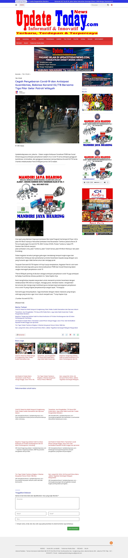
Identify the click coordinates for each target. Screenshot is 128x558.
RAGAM (90, 39)
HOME (18, 39)
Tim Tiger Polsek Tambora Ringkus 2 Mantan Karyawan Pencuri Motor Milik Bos (40, 325)
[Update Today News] (57, 22)
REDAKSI (19, 43)
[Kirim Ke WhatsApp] (77, 334)
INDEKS (22, 5)
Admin (20, 91)
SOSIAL (83, 39)
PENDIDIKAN (50, 39)
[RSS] (111, 543)
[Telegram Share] (74, 334)
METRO (34, 39)
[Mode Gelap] (112, 5)
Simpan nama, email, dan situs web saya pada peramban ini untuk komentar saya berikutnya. (45, 524)
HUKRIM (59, 39)
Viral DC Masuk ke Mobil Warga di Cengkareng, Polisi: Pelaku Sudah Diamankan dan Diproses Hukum (46, 309)
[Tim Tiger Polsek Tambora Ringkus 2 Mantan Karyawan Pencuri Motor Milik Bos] (47, 368)
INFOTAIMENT (99, 39)
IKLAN (26, 43)
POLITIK (76, 39)
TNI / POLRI (67, 39)
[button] (108, 4)
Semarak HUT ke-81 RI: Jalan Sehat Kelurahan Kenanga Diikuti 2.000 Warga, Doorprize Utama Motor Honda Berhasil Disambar (65, 1)
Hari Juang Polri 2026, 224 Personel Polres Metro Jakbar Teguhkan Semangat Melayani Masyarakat (46, 328)
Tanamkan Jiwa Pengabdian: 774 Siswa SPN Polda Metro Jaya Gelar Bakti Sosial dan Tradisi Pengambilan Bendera (44, 313)
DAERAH (41, 39)
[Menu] (16, 5)
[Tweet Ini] (66, 334)
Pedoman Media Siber (37, 43)
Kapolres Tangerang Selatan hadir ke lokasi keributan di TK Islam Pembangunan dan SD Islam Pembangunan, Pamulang (44, 317)
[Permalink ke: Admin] (16, 92)
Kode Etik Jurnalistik (53, 548)
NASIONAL (26, 39)
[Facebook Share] (62, 334)
